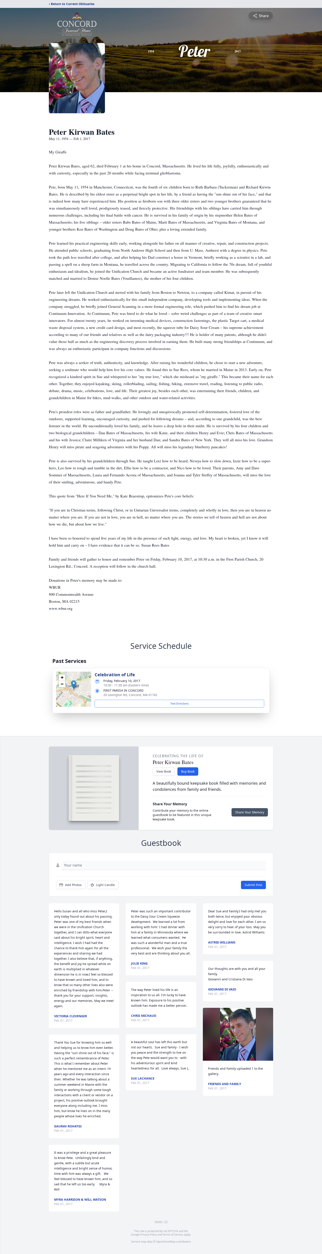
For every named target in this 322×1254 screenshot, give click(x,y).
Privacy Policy (148, 1234)
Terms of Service (173, 1234)
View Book (163, 771)
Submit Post (253, 885)
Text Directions (179, 703)
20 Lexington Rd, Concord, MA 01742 (130, 695)
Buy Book (188, 771)
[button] (73, 684)
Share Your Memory (249, 812)
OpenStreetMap (165, 1241)
